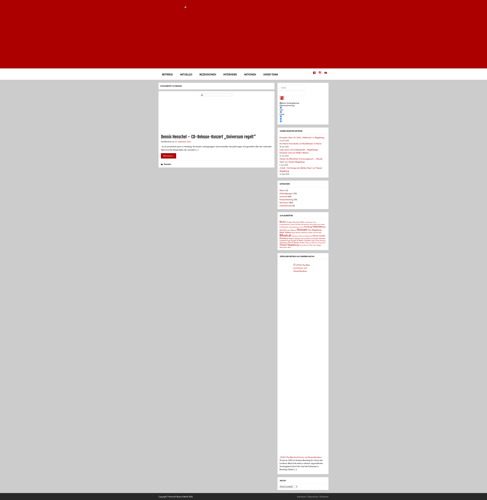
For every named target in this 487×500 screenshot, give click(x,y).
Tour (310, 245)
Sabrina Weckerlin (306, 238)
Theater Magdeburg (289, 244)
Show (289, 240)
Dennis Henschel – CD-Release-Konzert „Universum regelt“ (208, 136)
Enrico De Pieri (296, 224)
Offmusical (302, 236)
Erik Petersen (305, 224)
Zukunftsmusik (286, 205)
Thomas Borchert (304, 245)
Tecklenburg (283, 243)
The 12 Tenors (293, 242)
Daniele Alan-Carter (310, 222)
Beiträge (167, 74)
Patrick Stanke (318, 235)
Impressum (301, 496)
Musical (285, 235)
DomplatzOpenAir (285, 224)
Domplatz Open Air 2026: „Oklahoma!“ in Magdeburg (302, 137)
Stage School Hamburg (318, 240)
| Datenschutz (312, 496)
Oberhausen (295, 236)
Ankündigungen (286, 193)
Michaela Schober (307, 232)
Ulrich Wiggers (317, 245)
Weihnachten (283, 247)
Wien (289, 247)
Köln (309, 230)
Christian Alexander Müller (295, 222)
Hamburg (308, 226)
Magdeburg (316, 230)
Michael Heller (317, 232)
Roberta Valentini (294, 238)
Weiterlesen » (168, 155)
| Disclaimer (323, 496)
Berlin (283, 221)
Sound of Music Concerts (301, 240)
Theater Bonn (322, 243)
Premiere (284, 238)
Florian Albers (321, 224)
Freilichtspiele (284, 227)
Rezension (167, 164)
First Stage (313, 224)
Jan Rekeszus (292, 230)
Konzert (302, 229)
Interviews (230, 74)
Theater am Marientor (311, 243)
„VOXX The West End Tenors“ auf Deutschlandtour (301, 457)
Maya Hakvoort (296, 232)
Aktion (282, 190)
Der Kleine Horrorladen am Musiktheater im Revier (301, 143)
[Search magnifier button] (282, 98)
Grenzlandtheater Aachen (296, 227)
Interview (283, 196)
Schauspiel (314, 238)
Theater (302, 243)
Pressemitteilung (286, 199)
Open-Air (309, 236)
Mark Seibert (285, 232)
